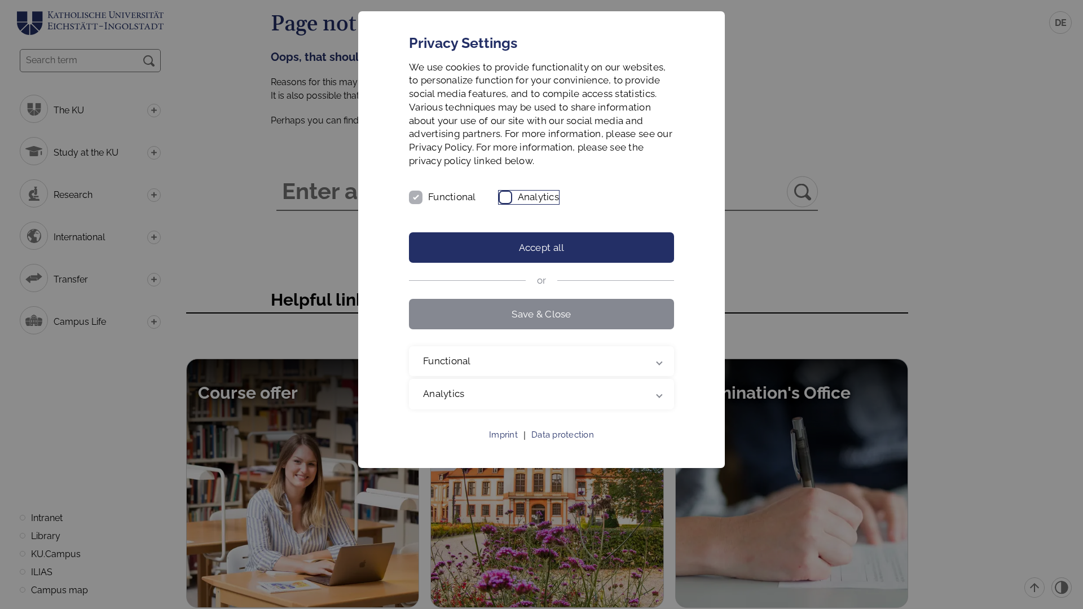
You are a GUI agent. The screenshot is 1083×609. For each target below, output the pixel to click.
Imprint (503, 435)
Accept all (542, 247)
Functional (452, 196)
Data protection (562, 435)
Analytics (538, 196)
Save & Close (541, 314)
